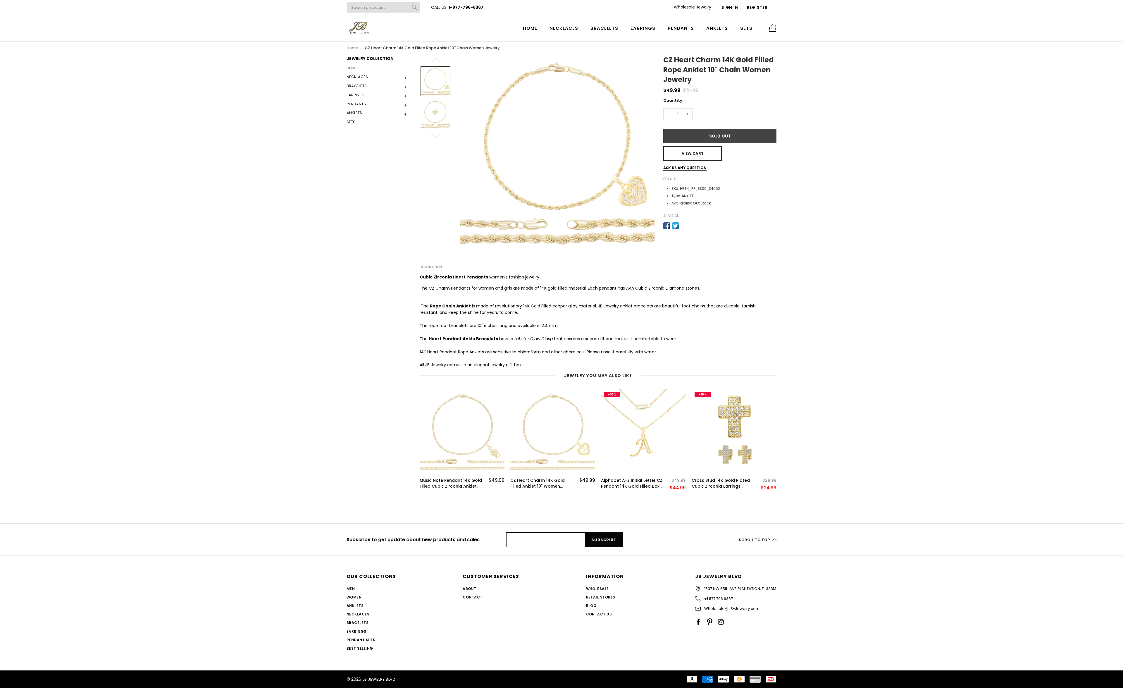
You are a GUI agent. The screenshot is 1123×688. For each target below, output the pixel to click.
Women (354, 597)
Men (351, 588)
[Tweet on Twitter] (675, 225)
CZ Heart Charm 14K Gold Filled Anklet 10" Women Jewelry (537, 483)
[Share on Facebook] (666, 225)
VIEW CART (693, 153)
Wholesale (597, 588)
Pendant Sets (361, 639)
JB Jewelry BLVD (378, 679)
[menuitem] (530, 28)
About (469, 588)
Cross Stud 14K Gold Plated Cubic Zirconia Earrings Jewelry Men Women (721, 483)
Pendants (681, 28)
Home (530, 28)
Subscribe (603, 540)
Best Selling (360, 648)
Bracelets (604, 28)
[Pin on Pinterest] (684, 225)
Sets (746, 28)
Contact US (599, 614)
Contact (472, 597)
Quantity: (673, 100)
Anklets (717, 28)
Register (757, 7)
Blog (591, 605)
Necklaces (564, 28)
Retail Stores (600, 597)
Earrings (643, 28)
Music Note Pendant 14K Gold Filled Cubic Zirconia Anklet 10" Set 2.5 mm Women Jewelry (451, 483)
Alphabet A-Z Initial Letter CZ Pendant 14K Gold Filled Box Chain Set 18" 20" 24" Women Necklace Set (631, 483)
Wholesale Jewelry (692, 7)
